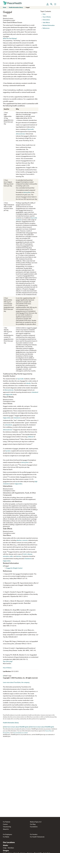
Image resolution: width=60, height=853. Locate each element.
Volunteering (7, 827)
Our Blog (32, 824)
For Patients (6, 822)
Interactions (46, 20)
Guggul (28, 7)
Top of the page (7, 661)
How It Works (7, 668)
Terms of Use (48, 731)
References (46, 28)
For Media (6, 837)
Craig (4, 848)
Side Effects (46, 22)
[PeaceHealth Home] (12, 3)
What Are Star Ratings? (10, 38)
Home (4, 7)
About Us (6, 829)
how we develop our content (20, 732)
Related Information (49, 25)
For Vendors (33, 834)
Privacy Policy (6, 732)
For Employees (7, 834)
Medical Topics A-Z (35, 822)
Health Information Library (16, 7)
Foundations (34, 827)
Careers (5, 824)
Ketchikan (11, 848)
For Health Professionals (37, 837)
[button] (51, 4)
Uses (44, 14)
